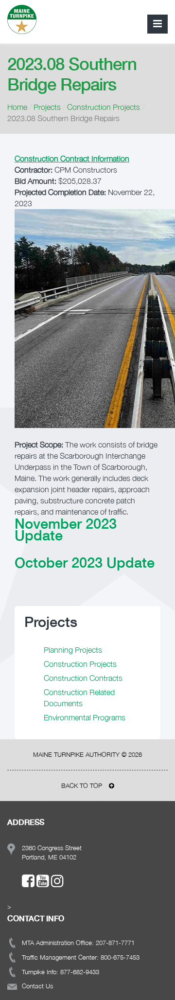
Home (17, 107)
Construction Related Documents (79, 698)
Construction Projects (103, 107)
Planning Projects (73, 649)
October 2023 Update (85, 562)
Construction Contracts (83, 678)
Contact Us (37, 986)
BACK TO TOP (82, 785)
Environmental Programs (84, 717)
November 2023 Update (66, 529)
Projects (47, 107)
